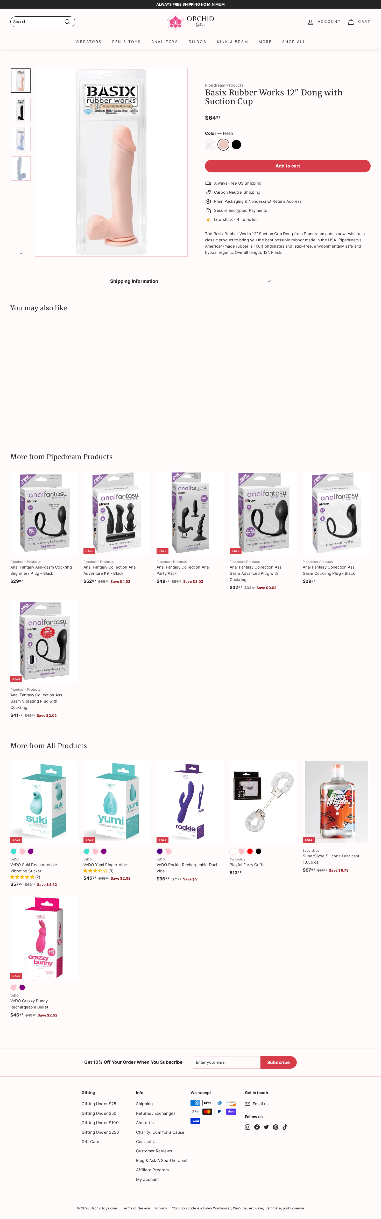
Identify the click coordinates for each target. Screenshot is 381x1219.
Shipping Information (134, 281)
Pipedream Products (224, 85)
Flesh (223, 144)
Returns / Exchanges (155, 1113)
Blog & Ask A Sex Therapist (162, 1160)
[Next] (20, 252)
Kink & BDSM (232, 41)
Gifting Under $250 (100, 1132)
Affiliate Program (152, 1169)
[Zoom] (111, 162)
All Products (67, 746)
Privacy (161, 1208)
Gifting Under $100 (100, 1122)
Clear (210, 144)
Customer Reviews (154, 1150)
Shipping (144, 1103)
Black (236, 144)
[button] (22, 876)
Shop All (294, 41)
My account (147, 1179)
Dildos (198, 41)
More (265, 41)
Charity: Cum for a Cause (160, 1132)
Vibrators (88, 41)
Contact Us (147, 1141)
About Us (145, 1122)
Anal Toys (164, 41)
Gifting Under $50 (99, 1113)
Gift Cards (92, 1141)
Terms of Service (136, 1208)
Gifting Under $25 (99, 1103)
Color (219, 133)
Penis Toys (126, 41)
